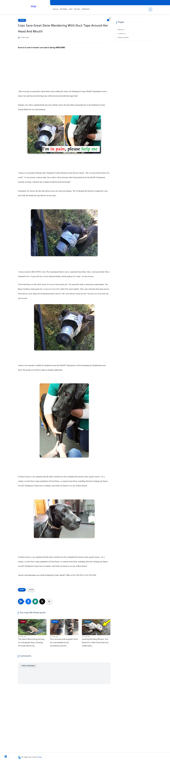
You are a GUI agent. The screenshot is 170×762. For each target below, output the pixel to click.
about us (121, 29)
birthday (63, 9)
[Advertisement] (64, 72)
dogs (33, 6)
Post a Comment (28, 666)
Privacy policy (123, 37)
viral (70, 9)
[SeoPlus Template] (19, 757)
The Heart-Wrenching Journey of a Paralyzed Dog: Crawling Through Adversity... (31, 642)
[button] (28, 601)
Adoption (86, 9)
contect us (121, 33)
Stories (77, 9)
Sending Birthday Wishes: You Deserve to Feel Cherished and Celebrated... (95, 642)
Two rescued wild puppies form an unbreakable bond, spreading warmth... (64, 642)
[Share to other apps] (49, 601)
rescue (55, 9)
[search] (150, 9)
